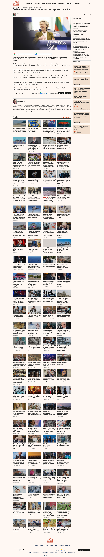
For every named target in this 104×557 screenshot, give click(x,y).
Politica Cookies (45, 552)
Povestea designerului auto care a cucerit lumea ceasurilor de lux (34, 180)
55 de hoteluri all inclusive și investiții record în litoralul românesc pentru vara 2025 (19, 233)
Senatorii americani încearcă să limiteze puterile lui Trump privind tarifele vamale (63, 300)
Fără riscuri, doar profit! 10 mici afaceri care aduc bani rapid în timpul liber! (34, 414)
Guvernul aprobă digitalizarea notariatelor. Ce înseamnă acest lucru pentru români (18, 496)
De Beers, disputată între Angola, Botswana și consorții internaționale (49, 147)
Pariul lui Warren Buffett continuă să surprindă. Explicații (34, 364)
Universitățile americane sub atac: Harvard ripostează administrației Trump (49, 250)
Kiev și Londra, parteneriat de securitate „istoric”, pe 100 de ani (49, 414)
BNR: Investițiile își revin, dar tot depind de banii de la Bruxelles (49, 180)
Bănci (54, 3)
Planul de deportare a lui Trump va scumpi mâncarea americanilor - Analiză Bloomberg (64, 513)
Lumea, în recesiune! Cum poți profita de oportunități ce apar (18, 316)
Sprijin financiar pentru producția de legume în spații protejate (49, 529)
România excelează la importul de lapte (33, 495)
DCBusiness (15, 7)
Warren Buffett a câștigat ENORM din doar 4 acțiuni (18, 430)
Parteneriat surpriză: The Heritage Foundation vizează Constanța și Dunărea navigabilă (63, 164)
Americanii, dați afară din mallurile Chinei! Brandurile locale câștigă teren (18, 284)
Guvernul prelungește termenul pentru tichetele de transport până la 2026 (48, 463)
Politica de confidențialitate (34, 552)
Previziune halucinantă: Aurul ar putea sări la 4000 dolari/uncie (19, 332)
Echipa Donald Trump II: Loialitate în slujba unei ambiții (49, 479)
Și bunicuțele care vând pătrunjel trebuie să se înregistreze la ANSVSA (34, 512)
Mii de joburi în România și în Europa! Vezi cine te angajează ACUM (63, 197)
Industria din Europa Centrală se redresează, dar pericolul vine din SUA (34, 397)
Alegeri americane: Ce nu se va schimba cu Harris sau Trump (63, 529)
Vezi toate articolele (64, 117)
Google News (45, 93)
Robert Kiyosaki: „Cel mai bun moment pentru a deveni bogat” (63, 379)
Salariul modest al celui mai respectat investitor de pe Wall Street (63, 316)
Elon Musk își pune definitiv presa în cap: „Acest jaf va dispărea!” (49, 379)
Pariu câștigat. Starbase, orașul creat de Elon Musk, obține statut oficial (63, 250)
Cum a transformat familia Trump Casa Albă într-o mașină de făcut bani (63, 181)
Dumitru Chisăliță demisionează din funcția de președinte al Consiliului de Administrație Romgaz (19, 164)
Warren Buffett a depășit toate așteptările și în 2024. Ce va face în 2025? (19, 446)
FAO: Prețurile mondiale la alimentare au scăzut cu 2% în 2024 (63, 430)
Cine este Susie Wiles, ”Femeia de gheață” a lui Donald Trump (63, 496)
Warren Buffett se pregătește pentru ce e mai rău (19, 512)
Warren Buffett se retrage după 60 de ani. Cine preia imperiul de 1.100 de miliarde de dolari (34, 147)
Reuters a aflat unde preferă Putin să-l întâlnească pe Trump (48, 396)
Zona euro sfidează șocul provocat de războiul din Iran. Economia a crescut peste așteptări (33, 131)
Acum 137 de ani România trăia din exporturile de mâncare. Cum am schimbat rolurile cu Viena (34, 198)
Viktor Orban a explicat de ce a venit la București (49, 445)
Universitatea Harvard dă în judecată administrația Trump (63, 266)
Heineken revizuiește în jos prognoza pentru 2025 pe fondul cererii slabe (34, 164)
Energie (48, 3)
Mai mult (77, 3)
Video (43, 3)
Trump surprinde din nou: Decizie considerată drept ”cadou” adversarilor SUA (18, 300)
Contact (61, 552)
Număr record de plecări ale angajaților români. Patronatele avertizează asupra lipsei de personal (49, 164)
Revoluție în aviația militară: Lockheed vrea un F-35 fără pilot (34, 216)
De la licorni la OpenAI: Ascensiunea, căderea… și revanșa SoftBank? (63, 396)
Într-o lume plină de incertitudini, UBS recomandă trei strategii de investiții (34, 300)
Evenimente (68, 3)
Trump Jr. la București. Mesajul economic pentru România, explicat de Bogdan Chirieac (19, 267)
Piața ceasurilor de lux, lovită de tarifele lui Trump (63, 216)
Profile (19, 7)
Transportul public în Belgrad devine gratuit (63, 444)
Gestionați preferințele (53, 552)
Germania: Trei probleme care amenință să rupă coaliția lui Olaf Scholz (48, 513)
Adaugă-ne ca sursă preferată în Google (24, 54)
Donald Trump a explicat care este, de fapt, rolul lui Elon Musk (49, 364)
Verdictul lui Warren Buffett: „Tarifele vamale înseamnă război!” (63, 332)
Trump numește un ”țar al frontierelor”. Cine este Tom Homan (49, 496)
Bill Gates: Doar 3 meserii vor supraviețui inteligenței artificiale (34, 430)
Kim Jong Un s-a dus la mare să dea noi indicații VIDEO (34, 445)
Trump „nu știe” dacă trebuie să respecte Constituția (33, 249)
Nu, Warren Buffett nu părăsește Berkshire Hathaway (18, 249)
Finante (37, 3)
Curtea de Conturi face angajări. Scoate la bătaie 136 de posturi (34, 529)
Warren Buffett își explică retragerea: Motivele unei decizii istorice (62, 233)
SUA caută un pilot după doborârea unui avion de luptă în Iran (19, 147)
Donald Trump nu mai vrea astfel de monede (34, 378)
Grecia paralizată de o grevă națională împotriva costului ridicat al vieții (63, 479)
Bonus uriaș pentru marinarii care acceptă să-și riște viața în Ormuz (63, 130)
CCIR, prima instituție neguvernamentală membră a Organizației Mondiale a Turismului (19, 216)
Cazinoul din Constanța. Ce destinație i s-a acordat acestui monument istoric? (34, 233)
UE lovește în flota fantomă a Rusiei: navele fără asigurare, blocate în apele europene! (34, 267)
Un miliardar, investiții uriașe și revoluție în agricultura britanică (18, 462)
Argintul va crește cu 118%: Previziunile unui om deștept (34, 347)
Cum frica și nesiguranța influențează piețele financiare (49, 283)
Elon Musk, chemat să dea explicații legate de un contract (49, 332)
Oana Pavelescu (21, 13)
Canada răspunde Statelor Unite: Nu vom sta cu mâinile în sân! (34, 462)
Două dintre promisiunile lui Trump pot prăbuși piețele (63, 462)
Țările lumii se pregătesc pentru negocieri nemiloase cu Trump (49, 300)
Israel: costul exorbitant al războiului (19, 528)
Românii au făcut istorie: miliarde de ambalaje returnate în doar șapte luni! (19, 181)
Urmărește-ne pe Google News (44, 54)
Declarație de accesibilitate (69, 552)
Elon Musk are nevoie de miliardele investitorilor (49, 265)
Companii (60, 3)
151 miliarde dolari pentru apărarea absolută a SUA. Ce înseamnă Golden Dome (49, 216)
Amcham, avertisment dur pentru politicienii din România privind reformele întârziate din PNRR (49, 131)
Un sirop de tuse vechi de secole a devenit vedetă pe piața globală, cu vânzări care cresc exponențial (19, 198)
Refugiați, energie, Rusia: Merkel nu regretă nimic (34, 479)
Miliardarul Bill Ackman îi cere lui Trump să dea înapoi (63, 283)
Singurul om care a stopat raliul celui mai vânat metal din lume (18, 396)
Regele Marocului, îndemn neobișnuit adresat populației (18, 347)
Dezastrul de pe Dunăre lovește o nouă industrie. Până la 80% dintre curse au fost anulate (19, 131)
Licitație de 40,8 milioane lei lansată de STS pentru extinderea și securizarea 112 (49, 233)
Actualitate (29, 3)
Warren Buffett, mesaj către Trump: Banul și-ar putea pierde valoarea (19, 364)
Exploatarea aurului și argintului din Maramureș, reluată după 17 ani (33, 284)
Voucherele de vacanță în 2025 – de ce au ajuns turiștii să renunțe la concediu (49, 199)
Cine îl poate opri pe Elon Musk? (62, 363)
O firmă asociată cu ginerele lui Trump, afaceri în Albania (62, 413)
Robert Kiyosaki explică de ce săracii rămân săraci (34, 316)
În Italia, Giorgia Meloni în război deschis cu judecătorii (19, 413)
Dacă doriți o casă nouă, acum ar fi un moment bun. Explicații (19, 479)
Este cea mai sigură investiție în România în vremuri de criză (34, 332)
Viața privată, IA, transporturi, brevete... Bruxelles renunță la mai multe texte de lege (19, 380)
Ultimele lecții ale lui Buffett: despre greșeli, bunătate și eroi (63, 147)
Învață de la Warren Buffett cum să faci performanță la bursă (48, 316)
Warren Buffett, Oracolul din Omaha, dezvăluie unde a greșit (49, 347)
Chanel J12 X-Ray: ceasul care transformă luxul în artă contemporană (49, 430)
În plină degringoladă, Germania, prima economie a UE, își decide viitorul (63, 348)
